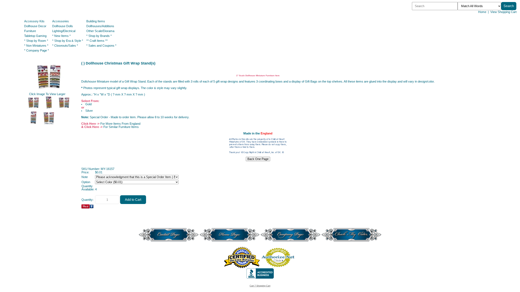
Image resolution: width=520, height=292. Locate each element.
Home (482, 12)
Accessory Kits (34, 21)
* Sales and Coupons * (101, 45)
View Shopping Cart (503, 12)
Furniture (30, 31)
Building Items (95, 21)
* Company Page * (36, 50)
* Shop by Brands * (99, 36)
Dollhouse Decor (35, 26)
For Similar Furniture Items (121, 127)
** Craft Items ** (97, 40)
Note (84, 177)
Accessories (60, 21)
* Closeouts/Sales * (65, 45)
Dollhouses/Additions (100, 26)
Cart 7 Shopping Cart (260, 285)
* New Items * (61, 36)
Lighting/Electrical (64, 31)
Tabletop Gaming (35, 36)
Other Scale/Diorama (100, 31)
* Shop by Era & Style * (67, 40)
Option (85, 182)
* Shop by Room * (36, 40)
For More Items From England (120, 123)
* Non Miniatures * (36, 45)
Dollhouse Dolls (62, 26)
